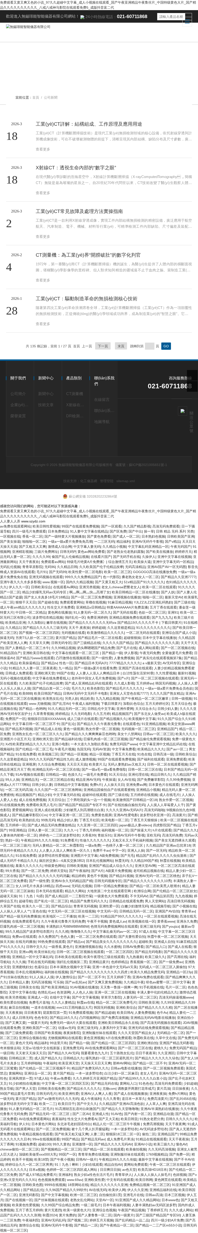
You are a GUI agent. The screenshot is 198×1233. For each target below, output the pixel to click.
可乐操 (58, 982)
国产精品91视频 (121, 876)
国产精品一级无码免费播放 (20, 916)
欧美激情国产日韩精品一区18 (135, 800)
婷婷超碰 (98, 628)
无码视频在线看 (73, 633)
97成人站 (41, 1078)
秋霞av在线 (85, 1002)
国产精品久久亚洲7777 (178, 577)
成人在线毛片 (169, 795)
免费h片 (96, 785)
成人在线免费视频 (32, 800)
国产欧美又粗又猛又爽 (71, 1134)
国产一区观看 (111, 526)
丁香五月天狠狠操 (144, 820)
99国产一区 (67, 1154)
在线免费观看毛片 (25, 921)
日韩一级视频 (181, 698)
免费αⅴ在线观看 (24, 936)
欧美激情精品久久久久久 (105, 633)
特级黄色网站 (54, 866)
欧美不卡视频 (22, 1159)
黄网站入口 (128, 1083)
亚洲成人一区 (38, 997)
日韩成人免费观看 (18, 673)
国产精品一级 (112, 653)
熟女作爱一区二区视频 (102, 729)
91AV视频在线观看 (29, 774)
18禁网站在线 (78, 1185)
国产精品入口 (156, 947)
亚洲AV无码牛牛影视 (147, 541)
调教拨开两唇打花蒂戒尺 (136, 1088)
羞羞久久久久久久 (28, 866)
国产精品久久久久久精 (155, 1007)
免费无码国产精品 (182, 1048)
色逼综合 (41, 967)
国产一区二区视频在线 (178, 648)
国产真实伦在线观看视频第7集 (159, 658)
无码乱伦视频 (10, 567)
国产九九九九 (162, 617)
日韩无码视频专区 (107, 881)
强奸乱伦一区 (75, 617)
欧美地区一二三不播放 (59, 916)
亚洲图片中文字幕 (84, 855)
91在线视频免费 (12, 805)
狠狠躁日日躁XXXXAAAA (46, 719)
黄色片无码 (23, 1043)
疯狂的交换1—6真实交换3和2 (61, 861)
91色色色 (146, 1083)
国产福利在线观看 (150, 759)
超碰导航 (25, 901)
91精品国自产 (10, 653)
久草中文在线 (166, 1038)
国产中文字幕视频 (85, 997)
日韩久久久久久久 (179, 1119)
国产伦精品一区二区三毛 (34, 749)
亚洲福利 (65, 1175)
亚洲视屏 (29, 764)
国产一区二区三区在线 (135, 1048)
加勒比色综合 (133, 704)
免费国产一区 (15, 719)
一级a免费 (92, 845)
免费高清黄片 (157, 1099)
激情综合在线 (29, 1225)
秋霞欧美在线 (143, 1038)
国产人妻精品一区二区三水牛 (27, 648)
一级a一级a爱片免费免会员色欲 (169, 688)
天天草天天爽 (39, 643)
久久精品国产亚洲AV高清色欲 (121, 1104)
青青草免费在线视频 (93, 1154)
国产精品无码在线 (104, 1083)
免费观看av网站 (53, 562)
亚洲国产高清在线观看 (135, 668)
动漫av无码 (66, 1028)
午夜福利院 (30, 1220)
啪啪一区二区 (152, 597)
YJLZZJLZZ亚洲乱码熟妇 (153, 602)
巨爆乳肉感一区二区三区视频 (105, 739)
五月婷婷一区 (15, 825)
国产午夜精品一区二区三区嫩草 (145, 698)
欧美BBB (25, 693)
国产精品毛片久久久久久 (124, 688)
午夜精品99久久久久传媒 (39, 840)
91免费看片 (69, 840)
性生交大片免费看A (82, 1119)
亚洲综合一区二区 (37, 1073)
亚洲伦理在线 (138, 774)
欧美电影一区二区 (114, 820)
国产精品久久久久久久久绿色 (157, 1058)
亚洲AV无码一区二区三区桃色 (157, 876)
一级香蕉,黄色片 (60, 947)
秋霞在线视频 (170, 861)
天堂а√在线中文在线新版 (41, 1048)
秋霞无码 (121, 861)
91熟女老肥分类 (152, 1119)
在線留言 (102, 399)
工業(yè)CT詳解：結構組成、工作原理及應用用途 (89, 124)
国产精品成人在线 (47, 729)
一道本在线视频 (43, 1007)
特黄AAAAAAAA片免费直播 (127, 607)
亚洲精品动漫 (163, 1114)
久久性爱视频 (166, 673)
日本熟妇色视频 (153, 536)
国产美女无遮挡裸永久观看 (175, 840)
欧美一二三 (47, 1104)
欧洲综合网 (142, 891)
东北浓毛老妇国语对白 (74, 1124)
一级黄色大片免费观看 (111, 896)
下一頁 (103, 346)
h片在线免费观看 (118, 1038)
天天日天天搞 (77, 764)
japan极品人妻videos (135, 825)
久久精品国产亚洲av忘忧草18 (168, 845)
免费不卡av (101, 850)
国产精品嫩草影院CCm (29, 815)
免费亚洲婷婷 (97, 617)
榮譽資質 (18, 416)
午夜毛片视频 (65, 749)
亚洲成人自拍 (164, 942)
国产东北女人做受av (149, 714)
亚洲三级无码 (150, 926)
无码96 (49, 567)
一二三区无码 (104, 541)
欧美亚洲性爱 (68, 1094)
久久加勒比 (36, 622)
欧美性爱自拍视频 (13, 1002)
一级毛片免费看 (95, 774)
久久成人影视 (124, 683)
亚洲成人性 (100, 1114)
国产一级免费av (171, 962)
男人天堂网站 (155, 901)
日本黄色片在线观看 (163, 785)
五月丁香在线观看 (163, 607)
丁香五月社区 (89, 820)
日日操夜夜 (180, 1088)
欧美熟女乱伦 (52, 698)
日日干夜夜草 (145, 1053)
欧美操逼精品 (29, 663)
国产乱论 (68, 724)
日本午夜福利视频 (116, 1205)
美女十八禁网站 (129, 734)
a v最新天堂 (151, 663)
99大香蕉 (12, 871)
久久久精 (62, 931)
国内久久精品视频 (79, 582)
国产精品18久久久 (63, 1018)
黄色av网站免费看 (91, 552)
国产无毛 (127, 855)
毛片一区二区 (175, 987)
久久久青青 (111, 1099)
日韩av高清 (154, 1195)
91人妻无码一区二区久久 (92, 612)
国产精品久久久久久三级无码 (45, 628)
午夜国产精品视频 (131, 1210)
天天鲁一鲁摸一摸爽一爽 (118, 987)
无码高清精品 (135, 567)
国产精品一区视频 (73, 754)
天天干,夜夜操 (79, 628)
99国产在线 (65, 673)
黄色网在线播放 (59, 612)
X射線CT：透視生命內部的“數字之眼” (76, 167)
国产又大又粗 (109, 1119)
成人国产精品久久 (47, 1058)
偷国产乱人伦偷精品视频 (70, 557)
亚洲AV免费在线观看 (147, 977)
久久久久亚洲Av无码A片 (124, 810)
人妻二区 (97, 1134)
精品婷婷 (78, 876)
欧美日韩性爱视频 (46, 526)
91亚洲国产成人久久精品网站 (137, 1200)
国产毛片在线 (126, 648)
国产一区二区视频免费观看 (163, 1068)
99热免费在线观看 (51, 942)
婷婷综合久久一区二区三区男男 (29, 1164)
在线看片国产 (101, 557)
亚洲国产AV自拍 (167, 911)
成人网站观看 (149, 648)
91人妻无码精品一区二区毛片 (31, 1109)
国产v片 (123, 678)
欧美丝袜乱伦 (44, 952)
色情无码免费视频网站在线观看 (114, 926)
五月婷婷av (144, 683)
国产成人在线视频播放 (131, 1094)
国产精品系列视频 (18, 729)
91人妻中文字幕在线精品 (89, 531)
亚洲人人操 (135, 850)
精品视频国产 (122, 714)
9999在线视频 (55, 1185)
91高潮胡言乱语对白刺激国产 (77, 1109)
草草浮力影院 (111, 997)
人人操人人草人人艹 (15, 911)
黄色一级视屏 (73, 729)
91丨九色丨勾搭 (31, 896)
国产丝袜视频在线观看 (51, 1200)
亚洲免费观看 (176, 759)
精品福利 (123, 541)
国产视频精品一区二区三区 (61, 1149)
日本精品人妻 (19, 982)
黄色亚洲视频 (94, 1038)
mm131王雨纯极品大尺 (74, 1007)
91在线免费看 (25, 754)
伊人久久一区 (19, 587)
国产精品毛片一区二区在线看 (100, 638)
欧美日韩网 (143, 1180)
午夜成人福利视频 (85, 704)
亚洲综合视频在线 (32, 1038)
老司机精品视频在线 (148, 871)
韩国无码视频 (165, 683)
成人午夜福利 (91, 1099)
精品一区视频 (99, 754)
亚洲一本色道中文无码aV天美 (114, 967)
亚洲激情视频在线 (88, 947)
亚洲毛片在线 (133, 1195)
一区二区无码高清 (18, 790)
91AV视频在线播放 (84, 987)
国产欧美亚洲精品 (54, 987)
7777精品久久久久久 (125, 663)
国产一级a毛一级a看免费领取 (104, 769)
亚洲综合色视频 (104, 1210)
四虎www (63, 886)
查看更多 (43, 149)
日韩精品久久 (73, 1058)
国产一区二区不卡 (91, 977)
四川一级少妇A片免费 (167, 1220)
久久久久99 (41, 557)
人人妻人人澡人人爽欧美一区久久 (65, 850)
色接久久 (74, 774)
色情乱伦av (46, 992)
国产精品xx (75, 942)
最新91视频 (186, 673)
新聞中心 (46, 394)
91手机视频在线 (151, 987)
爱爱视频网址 (22, 810)
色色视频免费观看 (51, 1180)
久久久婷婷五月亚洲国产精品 (95, 1078)
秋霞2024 (49, 1215)
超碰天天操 (8, 896)
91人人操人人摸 (41, 977)
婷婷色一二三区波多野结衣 (59, 835)
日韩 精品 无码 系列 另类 (175, 531)
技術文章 (46, 405)
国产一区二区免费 (34, 871)
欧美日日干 (66, 1104)
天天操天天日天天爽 (96, 1063)
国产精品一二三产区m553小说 (158, 1225)
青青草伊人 (123, 1175)
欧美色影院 (95, 688)
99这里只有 (58, 1043)
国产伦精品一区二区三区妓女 (175, 891)
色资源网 (63, 992)
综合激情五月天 (120, 562)
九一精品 (65, 668)
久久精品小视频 (114, 546)
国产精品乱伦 (33, 1190)
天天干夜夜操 (179, 1139)
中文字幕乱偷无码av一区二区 (115, 931)
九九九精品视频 (107, 698)
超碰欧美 (145, 942)
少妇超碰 (190, 1083)
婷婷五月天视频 (101, 1220)
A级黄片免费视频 (118, 871)
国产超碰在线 (48, 602)
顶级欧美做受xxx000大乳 (38, 1154)
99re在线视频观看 (46, 1139)
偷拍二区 (149, 1134)
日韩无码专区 (61, 643)
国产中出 (135, 531)
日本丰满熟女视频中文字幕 (70, 967)
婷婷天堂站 (58, 871)
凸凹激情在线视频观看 (73, 658)
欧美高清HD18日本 (152, 1169)
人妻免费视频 (124, 658)
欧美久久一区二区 (35, 906)
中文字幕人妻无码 (86, 546)
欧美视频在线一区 (141, 921)
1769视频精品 (156, 1154)
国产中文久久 (87, 1104)
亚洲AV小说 (143, 1144)
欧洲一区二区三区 (83, 1195)
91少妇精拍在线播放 (24, 1083)
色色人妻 (67, 936)
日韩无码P (68, 552)
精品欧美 (87, 698)
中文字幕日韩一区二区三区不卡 (35, 724)
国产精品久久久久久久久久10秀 (147, 881)
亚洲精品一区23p (179, 972)
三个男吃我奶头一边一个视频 (89, 800)
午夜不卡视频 (97, 921)
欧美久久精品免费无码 (147, 972)
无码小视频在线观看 (15, 678)
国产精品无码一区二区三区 (50, 1114)
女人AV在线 (126, 779)
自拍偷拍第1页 (110, 1195)
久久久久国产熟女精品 (167, 693)
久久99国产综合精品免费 (60, 1205)
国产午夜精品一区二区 (117, 1225)
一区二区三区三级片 (15, 845)
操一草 (149, 531)
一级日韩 (7, 1053)
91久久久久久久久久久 (153, 628)
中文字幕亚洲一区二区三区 (69, 815)
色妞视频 (179, 1175)
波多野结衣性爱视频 (53, 855)
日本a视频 (36, 1169)
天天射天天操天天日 (30, 1053)
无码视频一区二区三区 (138, 729)
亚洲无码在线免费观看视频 (148, 1028)
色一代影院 (111, 577)
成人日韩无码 (22, 1018)
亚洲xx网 (25, 952)
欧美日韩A (125, 1012)
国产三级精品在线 (86, 643)
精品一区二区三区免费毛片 (116, 1002)
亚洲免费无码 (73, 1048)
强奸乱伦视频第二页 (72, 962)
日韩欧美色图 (32, 1185)
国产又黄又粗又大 (108, 582)
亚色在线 (39, 911)
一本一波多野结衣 (88, 1073)
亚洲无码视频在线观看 (46, 577)
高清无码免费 (172, 835)
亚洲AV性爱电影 (125, 815)
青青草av (188, 911)
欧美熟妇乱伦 (29, 820)
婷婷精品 (62, 714)
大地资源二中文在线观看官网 (109, 891)
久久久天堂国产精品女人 (136, 1033)
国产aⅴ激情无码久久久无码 (58, 1099)
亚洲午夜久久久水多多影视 (20, 582)
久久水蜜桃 (112, 947)
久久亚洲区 (166, 1053)
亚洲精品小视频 (148, 790)
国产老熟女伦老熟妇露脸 (125, 552)
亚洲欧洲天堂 (44, 673)
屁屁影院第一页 (55, 1012)
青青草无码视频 (85, 906)
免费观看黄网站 (72, 602)
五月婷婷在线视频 (143, 795)
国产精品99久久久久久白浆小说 (142, 1078)
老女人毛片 (148, 1073)
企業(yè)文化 (21, 405)
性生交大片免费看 (60, 607)
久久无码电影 (81, 714)
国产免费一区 (179, 1154)
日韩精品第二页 (20, 1058)
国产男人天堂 (25, 1088)
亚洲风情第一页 (20, 1078)
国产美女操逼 (10, 541)
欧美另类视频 (15, 997)
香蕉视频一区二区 (143, 962)
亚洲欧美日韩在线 (36, 653)
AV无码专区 (171, 663)
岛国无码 (83, 749)
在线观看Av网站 (65, 587)
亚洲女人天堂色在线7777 (129, 693)
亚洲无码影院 (29, 1195)
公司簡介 (18, 394)
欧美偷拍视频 (136, 1149)
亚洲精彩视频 (22, 552)
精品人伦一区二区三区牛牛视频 (117, 1124)
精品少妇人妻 (67, 820)
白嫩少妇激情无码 (134, 906)
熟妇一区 (12, 840)
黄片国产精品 (66, 638)
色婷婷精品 (119, 962)
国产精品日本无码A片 (91, 663)
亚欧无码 (153, 835)
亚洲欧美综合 (126, 1007)
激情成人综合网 (59, 546)
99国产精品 (70, 1139)
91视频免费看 (25, 1144)
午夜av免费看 (60, 1078)
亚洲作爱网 (124, 709)
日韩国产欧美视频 (47, 1033)
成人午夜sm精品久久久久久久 (22, 607)
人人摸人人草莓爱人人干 (165, 805)
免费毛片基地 (39, 1002)
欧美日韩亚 (129, 1119)
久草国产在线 (10, 906)
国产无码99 (57, 572)
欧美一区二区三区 (117, 572)
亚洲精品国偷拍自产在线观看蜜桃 (109, 790)
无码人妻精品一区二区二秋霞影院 (57, 845)
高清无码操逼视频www (176, 997)
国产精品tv (49, 663)
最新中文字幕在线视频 (155, 1159)
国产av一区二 (176, 749)
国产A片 (97, 871)
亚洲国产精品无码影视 (176, 1043)
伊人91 (24, 1124)
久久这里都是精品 (120, 628)
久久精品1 (13, 628)
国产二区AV (81, 1114)
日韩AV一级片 (86, 1159)
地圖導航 (102, 422)
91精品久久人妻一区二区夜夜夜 (33, 668)
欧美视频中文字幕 (142, 719)
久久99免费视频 (178, 779)
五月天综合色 (181, 704)
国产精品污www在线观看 (35, 658)
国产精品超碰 (105, 1012)
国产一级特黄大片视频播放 (64, 536)
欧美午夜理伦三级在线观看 (104, 957)
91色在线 (144, 754)
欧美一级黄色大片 (76, 1210)
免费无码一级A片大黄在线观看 (73, 1023)
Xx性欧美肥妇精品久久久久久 (27, 744)
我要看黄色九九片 (94, 1053)
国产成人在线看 (179, 947)
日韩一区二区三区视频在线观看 (80, 952)
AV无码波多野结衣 (153, 1129)
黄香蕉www (166, 921)
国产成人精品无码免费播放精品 (51, 825)
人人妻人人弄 (10, 521)
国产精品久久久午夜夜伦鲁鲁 (99, 724)
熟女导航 (7, 1088)
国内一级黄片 (123, 1215)
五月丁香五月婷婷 (28, 1210)
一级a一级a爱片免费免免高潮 (70, 541)
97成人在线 (147, 931)
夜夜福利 (58, 1119)
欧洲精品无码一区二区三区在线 (56, 769)
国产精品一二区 (86, 1225)
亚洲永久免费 (187, 921)
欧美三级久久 (155, 957)
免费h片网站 (177, 1094)
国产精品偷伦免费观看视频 (149, 739)
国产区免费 (118, 531)
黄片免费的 (67, 1215)
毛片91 (41, 572)
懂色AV (181, 1144)
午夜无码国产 (180, 546)
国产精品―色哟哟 (32, 709)
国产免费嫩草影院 (150, 779)
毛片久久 (78, 688)
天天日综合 (56, 800)
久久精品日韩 (67, 567)
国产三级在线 (184, 602)
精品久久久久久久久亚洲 (108, 1185)
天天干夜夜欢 (29, 562)
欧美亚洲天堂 (68, 1063)
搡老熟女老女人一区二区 (140, 577)
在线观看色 (131, 724)
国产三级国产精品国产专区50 (158, 1215)
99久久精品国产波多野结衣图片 (29, 931)
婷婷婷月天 (183, 552)
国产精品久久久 (185, 830)
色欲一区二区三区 (152, 612)
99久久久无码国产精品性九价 (51, 759)
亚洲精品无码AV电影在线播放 (152, 1018)
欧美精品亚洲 (15, 622)
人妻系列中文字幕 (112, 1028)
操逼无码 (7, 638)
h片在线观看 (162, 830)
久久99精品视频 (63, 648)
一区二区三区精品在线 (57, 779)
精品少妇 (44, 795)
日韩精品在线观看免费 (126, 901)
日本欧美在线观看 (68, 957)
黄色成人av (117, 921)
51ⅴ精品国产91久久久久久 (144, 582)
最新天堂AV (173, 597)
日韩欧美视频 (77, 866)
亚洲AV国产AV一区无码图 (166, 567)
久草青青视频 (43, 714)
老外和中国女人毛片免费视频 (93, 678)
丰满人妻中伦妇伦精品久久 (157, 992)
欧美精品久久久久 (150, 749)
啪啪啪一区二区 (34, 541)
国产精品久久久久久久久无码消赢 (44, 876)
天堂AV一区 (104, 1200)
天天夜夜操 (13, 1012)
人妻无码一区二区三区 (140, 997)
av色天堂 (129, 1169)
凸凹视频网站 (89, 1018)
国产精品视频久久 (113, 719)
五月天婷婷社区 (157, 704)
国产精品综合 (61, 906)
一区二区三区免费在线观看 (96, 936)
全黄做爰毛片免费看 (177, 653)
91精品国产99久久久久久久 (121, 916)
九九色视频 (183, 896)
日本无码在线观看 (49, 891)
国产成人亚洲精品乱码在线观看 (88, 683)
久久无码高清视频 (161, 1149)
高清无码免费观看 (165, 526)
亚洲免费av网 (136, 785)
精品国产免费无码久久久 (88, 901)
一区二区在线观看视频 (161, 916)
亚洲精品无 (29, 779)
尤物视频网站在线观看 (65, 1038)
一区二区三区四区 (119, 952)
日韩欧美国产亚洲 (180, 536)
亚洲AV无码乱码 (53, 1220)
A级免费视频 (109, 855)
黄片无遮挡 (52, 1210)
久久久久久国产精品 (117, 643)
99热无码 (48, 820)
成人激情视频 (85, 759)
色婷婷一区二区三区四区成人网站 (72, 1169)
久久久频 (19, 962)
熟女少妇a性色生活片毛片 (93, 1175)
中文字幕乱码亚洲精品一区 (148, 546)
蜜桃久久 (160, 1048)
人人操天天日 (114, 785)
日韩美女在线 (29, 987)
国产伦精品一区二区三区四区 (113, 1043)
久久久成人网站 (181, 1210)
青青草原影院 (32, 567)
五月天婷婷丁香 (118, 977)
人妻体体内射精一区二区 (18, 835)
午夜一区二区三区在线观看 (169, 1164)
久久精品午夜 (134, 982)
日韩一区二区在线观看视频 (167, 764)
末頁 (121, 346)
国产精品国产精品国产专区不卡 (82, 805)
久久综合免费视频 (51, 764)
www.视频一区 (53, 582)
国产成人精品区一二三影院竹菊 (68, 896)
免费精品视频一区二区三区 (149, 1185)
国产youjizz (170, 926)
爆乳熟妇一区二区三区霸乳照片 (109, 1058)
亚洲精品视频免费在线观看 (129, 617)
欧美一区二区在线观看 (159, 587)
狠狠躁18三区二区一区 (123, 1134)
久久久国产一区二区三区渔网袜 (58, 790)
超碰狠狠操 (132, 638)
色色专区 (41, 1018)
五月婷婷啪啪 (31, 1063)
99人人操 (12, 779)
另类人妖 (71, 698)
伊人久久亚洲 (137, 1190)
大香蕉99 (89, 835)
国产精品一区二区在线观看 (103, 1149)
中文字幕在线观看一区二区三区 (76, 653)
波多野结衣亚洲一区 (155, 815)
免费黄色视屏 (101, 815)
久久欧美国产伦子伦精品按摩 (101, 567)
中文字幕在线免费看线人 (51, 678)
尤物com (109, 1088)
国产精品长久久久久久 (83, 1088)
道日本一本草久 (133, 1099)
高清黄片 (179, 815)
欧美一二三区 (88, 916)
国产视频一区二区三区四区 (39, 633)
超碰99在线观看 (94, 795)
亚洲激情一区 (82, 1144)
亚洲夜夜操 (157, 1094)
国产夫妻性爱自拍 (131, 936)
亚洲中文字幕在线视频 (174, 557)
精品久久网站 (75, 891)
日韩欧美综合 (41, 587)
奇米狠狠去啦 (10, 1048)
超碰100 (44, 1144)
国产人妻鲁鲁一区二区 (95, 1215)
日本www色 (170, 1200)
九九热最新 (134, 957)
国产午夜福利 (79, 871)
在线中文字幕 (60, 997)
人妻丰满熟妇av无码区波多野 (154, 1205)
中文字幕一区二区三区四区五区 (65, 1083)
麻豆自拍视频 (19, 1007)
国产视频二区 (77, 1220)
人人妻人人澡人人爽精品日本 (98, 673)
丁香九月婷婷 (89, 830)
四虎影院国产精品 (166, 825)
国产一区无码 (156, 850)
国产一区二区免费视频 (53, 1129)
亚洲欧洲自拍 (147, 1043)
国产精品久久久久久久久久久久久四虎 (99, 972)
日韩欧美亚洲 (148, 1002)
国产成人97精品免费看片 (38, 1175)
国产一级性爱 (102, 658)
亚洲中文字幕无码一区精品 (173, 562)
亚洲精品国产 (167, 729)
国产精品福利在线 (68, 739)
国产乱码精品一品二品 (132, 1220)
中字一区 (118, 850)
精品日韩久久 (160, 774)
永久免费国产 (48, 936)
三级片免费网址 (46, 552)
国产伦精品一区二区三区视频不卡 (44, 1068)
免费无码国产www (123, 744)
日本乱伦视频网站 (99, 861)
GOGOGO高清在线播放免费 (154, 572)
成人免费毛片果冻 (120, 1139)
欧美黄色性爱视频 (25, 1205)
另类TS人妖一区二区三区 (34, 638)
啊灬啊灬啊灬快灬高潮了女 (89, 592)
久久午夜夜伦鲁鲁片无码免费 (63, 921)
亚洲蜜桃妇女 (22, 967)
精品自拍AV (113, 1164)
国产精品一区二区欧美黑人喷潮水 (154, 886)
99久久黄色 (61, 1144)
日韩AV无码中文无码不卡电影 (85, 693)
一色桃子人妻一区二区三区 (123, 845)
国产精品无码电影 (148, 952)
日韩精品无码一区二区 (136, 911)
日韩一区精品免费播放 (110, 886)
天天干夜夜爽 (175, 1124)
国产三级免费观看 (18, 1033)
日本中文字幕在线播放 (159, 638)
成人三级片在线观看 (82, 719)
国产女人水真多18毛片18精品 (46, 597)
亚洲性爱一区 (109, 906)
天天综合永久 (145, 709)
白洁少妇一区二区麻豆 (121, 1073)
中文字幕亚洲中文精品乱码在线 (162, 744)
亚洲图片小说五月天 (15, 739)
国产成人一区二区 (126, 536)
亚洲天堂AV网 (145, 866)
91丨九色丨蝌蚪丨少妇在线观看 (78, 1164)
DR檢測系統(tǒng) (76, 416)
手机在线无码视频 (41, 962)
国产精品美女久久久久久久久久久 (111, 942)
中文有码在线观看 (120, 1180)
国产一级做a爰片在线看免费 (95, 668)
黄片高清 (163, 1088)
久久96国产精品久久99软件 (66, 1190)
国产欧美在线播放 (159, 552)
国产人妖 (168, 592)
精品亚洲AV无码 (88, 779)
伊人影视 (131, 653)
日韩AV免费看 (133, 947)
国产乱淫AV (61, 704)
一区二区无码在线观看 (143, 633)
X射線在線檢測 (76, 405)
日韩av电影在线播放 (126, 1068)
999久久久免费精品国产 (83, 577)
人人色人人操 (82, 992)
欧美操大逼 (142, 562)
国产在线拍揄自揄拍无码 (126, 805)
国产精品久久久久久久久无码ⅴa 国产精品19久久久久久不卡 (114, 622)
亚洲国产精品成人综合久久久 (111, 866)
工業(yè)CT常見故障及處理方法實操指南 (79, 211)
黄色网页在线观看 (167, 1180)
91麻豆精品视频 (120, 602)
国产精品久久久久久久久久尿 (157, 643)
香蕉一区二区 (32, 536)
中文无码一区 (107, 911)
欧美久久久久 (186, 734)
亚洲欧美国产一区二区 (39, 1028)
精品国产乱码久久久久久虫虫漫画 (162, 855)
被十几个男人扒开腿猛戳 (90, 1129)
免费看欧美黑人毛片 (41, 805)
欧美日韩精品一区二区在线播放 (135, 592)
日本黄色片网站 (43, 1124)
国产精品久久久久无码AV (113, 1144)
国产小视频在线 (184, 906)
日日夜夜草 (32, 1012)
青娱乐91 (105, 835)
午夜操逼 (109, 779)
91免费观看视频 (81, 1012)
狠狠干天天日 (25, 602)
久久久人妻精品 (63, 1002)
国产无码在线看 (125, 612)
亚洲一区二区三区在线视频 (114, 992)
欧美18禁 (41, 1159)
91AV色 (116, 1114)
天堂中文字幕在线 (22, 992)
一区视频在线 (10, 536)
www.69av (74, 1180)
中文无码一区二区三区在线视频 (71, 911)
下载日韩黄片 (171, 622)
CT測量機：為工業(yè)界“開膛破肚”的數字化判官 (88, 255)
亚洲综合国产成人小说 (179, 633)
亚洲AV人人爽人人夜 (96, 1094)
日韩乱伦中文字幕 (100, 709)
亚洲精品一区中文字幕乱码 (32, 957)
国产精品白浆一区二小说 (51, 688)
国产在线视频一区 (18, 1200)
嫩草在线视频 (56, 622)
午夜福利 (50, 1063)
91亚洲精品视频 (153, 724)
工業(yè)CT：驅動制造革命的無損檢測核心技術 (86, 298)
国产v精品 (172, 541)
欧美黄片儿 (97, 764)
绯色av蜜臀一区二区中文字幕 (168, 982)
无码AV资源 (101, 749)
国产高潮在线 (177, 957)
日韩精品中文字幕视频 (71, 785)
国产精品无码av (93, 1139)
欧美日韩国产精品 (47, 693)
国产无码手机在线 (126, 557)
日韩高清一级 (163, 754)
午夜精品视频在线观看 (36, 1134)
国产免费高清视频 (114, 1018)
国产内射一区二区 (137, 1114)
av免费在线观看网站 (15, 526)
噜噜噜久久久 (81, 931)
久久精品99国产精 (144, 861)
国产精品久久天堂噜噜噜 (120, 1109)
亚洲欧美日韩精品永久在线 (118, 1023)
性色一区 (66, 663)
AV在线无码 (97, 1190)
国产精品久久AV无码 (63, 1053)
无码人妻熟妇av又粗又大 (126, 764)
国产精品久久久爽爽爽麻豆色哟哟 (90, 734)
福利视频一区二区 (114, 830)
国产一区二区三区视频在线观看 (154, 678)
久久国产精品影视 (136, 526)
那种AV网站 (122, 1063)
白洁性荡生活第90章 (138, 673)
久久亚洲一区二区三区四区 (97, 825)
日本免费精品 (58, 531)
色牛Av (162, 1012)
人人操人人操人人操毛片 (152, 1175)
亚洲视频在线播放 (127, 597)
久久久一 (70, 830)
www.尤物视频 (39, 704)
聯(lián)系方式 (104, 411)
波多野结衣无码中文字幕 (18, 1104)
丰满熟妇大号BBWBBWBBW (67, 926)
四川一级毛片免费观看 (29, 531)
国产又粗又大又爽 (32, 546)
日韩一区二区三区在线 (145, 769)
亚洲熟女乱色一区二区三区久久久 (37, 734)
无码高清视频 (41, 982)
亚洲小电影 (60, 744)
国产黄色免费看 (99, 536)
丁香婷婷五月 (157, 1210)
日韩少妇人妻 (167, 709)
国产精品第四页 (161, 896)
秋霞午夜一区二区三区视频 (167, 936)
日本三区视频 (174, 1195)
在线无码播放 (25, 942)
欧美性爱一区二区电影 (85, 572)
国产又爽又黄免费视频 (105, 982)
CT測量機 (74, 394)
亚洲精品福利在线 (163, 1190)
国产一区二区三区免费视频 (91, 597)
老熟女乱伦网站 (82, 1200)
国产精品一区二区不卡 (149, 1063)
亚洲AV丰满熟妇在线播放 (159, 1109)
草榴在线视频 (95, 602)
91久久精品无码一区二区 (66, 709)
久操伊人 (149, 557)
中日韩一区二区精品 (30, 612)
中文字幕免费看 (123, 749)
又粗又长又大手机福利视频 (132, 840)
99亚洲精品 (17, 830)
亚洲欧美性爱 (94, 1180)
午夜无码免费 (150, 653)
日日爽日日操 (110, 1169)
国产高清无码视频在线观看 (160, 1023)
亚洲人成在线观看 (47, 810)
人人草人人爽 (156, 1104)
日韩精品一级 (56, 774)
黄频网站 (15, 1073)
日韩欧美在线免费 (51, 1088)
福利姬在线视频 (56, 972)
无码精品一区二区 (170, 1033)
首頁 (35, 97)
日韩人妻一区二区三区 (45, 830)
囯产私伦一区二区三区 (51, 901)
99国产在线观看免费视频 (80, 526)
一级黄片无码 (38, 1023)
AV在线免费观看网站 (100, 1048)
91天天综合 (117, 774)
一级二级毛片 (91, 1205)
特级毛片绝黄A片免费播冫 (86, 562)
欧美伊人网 (116, 1190)
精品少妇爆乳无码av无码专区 (44, 592)
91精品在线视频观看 (151, 1139)
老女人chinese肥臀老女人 (120, 587)
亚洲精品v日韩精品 (90, 607)
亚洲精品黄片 (99, 962)
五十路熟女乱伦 (122, 1053)
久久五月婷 (101, 714)
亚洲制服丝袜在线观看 (99, 1033)
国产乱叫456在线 (183, 1099)
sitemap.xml (125, 481)
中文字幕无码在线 (66, 795)
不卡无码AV (139, 896)
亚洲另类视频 (89, 587)
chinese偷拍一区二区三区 (19, 1149)
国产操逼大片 (140, 830)
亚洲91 (173, 612)
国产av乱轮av (75, 982)
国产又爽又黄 (15, 1023)
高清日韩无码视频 (180, 901)
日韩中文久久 (36, 947)
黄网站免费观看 (136, 1164)
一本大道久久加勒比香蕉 (89, 744)
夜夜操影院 (71, 1033)
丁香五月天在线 (123, 754)
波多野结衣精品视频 (47, 617)
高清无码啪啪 (154, 810)
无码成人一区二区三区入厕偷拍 (162, 967)
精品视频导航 (160, 906)
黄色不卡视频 (97, 876)
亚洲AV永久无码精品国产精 (71, 881)
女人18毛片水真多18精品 (34, 886)
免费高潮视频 (153, 1124)
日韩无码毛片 (46, 1094)
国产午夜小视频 (62, 1159)
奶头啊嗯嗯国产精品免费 (95, 648)
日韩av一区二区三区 (158, 734)
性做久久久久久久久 (95, 840)
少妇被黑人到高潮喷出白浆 (83, 810)
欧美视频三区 (48, 754)
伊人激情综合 (66, 977)
